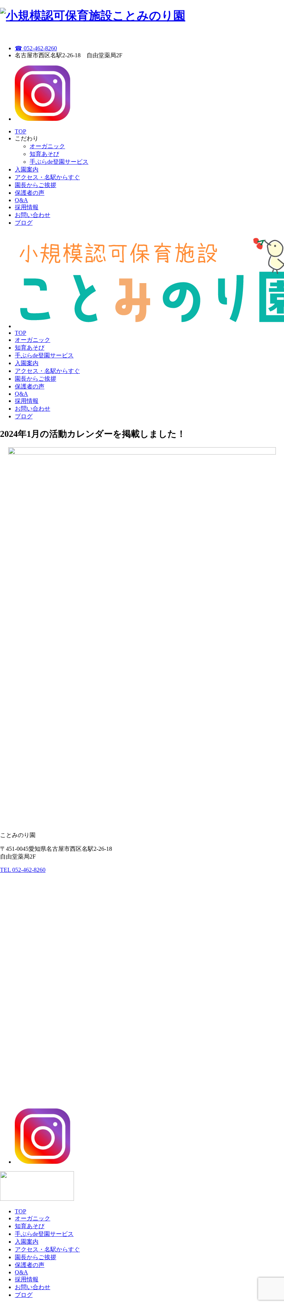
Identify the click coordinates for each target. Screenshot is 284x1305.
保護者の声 (29, 193)
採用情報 (26, 207)
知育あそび (44, 154)
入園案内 (26, 169)
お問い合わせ (32, 215)
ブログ (24, 223)
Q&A (21, 200)
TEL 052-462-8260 (22, 870)
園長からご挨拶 (35, 185)
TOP (20, 131)
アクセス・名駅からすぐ (47, 177)
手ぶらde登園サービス (59, 162)
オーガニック (47, 146)
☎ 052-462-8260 (36, 48)
